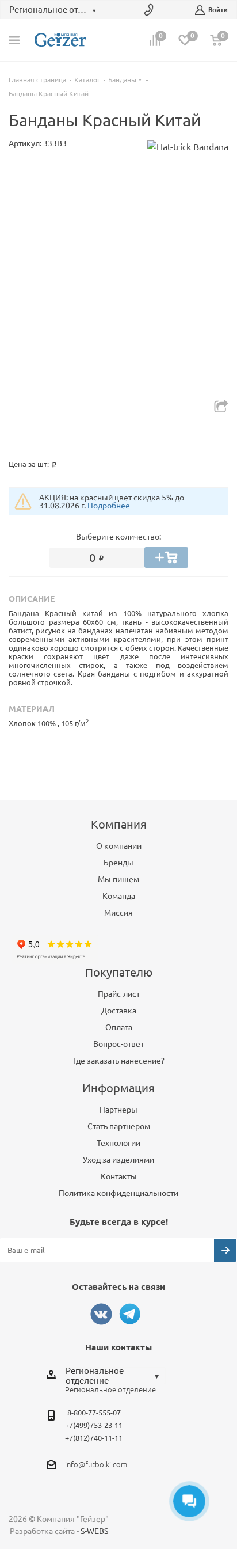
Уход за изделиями (118, 1159)
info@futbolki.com (96, 1464)
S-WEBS (94, 1531)
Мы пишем (118, 879)
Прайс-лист (119, 994)
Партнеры (118, 1109)
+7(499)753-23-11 (94, 1425)
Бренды (118, 862)
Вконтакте (101, 1314)
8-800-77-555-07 (94, 1412)
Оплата (118, 1027)
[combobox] (115, 1375)
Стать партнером (118, 1126)
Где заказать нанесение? (119, 1060)
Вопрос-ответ (118, 1044)
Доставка (118, 1010)
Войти (218, 9)
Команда (118, 896)
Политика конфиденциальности (118, 1193)
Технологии (118, 1143)
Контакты (119, 1176)
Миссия (118, 912)
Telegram (130, 1314)
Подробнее (108, 506)
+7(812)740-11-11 (94, 1438)
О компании (119, 846)
